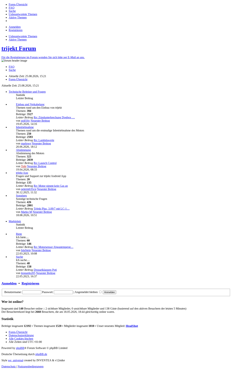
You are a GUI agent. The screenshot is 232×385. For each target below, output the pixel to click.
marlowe (26, 143)
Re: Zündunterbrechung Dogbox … (54, 117)
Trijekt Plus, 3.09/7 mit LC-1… (52, 208)
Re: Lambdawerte (44, 140)
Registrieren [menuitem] (15, 30)
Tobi (23, 166)
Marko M (26, 211)
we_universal (15, 360)
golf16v (25, 120)
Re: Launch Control (45, 163)
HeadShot (132, 325)
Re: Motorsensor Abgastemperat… (53, 247)
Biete (19, 233)
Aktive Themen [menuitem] (18, 39)
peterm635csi (28, 189)
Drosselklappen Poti (45, 269)
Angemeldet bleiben (86, 292)
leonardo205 (28, 273)
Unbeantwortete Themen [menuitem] (23, 36)
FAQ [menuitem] (11, 66)
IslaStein (26, 250)
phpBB (20, 348)
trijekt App (22, 172)
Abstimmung (23, 150)
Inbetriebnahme (25, 127)
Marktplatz (15, 221)
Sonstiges (21, 195)
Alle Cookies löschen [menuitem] (21, 338)
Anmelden (9, 283)
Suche (19, 256)
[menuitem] (18, 4)
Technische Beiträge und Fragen (27, 91)
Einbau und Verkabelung (30, 104)
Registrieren (30, 283)
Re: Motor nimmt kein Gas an (51, 185)
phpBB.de (41, 354)
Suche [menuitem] (12, 69)
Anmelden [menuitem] (15, 26)
